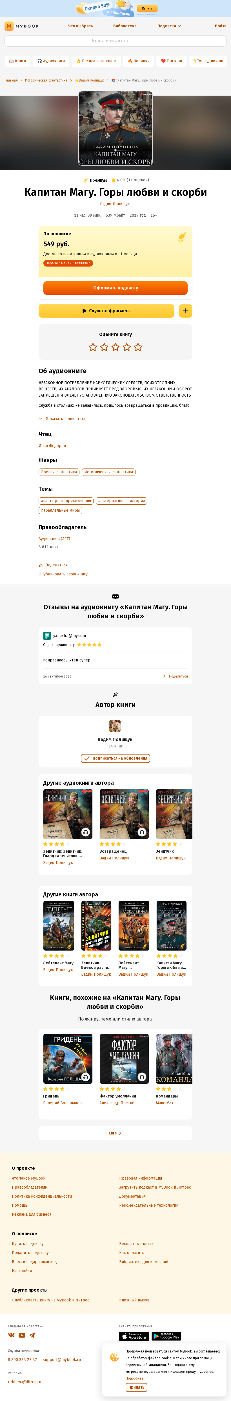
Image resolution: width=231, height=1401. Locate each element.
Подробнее (135, 1378)
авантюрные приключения (66, 500)
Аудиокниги (54, 61)
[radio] (92, 346)
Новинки (142, 61)
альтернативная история (121, 500)
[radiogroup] (115, 347)
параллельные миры (60, 510)
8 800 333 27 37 (22, 1359)
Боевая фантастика (59, 472)
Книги (20, 61)
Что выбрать (80, 26)
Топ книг (175, 61)
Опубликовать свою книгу (63, 574)
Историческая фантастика (108, 472)
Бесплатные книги (99, 61)
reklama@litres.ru (24, 1382)
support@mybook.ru (62, 1359)
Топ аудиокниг (210, 61)
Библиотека (125, 26)
